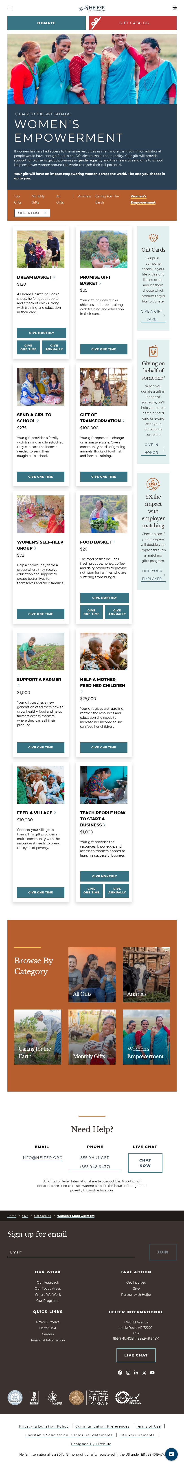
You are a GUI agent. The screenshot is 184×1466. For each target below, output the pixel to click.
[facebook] (120, 1372)
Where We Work (48, 1295)
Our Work (48, 1272)
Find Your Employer (152, 575)
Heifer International (136, 1312)
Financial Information (48, 1340)
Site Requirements (137, 1435)
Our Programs (47, 1301)
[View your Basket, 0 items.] (155, 8)
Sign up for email (37, 1234)
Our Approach (48, 1282)
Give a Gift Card (151, 315)
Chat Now (145, 1163)
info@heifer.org (42, 1158)
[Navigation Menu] (9, 8)
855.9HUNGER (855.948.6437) (95, 1162)
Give (25, 1216)
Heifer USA (47, 1328)
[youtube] (152, 1372)
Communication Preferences (102, 1426)
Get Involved (136, 1282)
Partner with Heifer (136, 1295)
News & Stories (47, 1322)
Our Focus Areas (48, 1289)
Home (11, 1216)
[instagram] (128, 1372)
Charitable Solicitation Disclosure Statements (69, 1435)
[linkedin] (136, 1372)
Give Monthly (41, 333)
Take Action (136, 1272)
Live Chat (136, 1355)
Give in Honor (151, 449)
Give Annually (54, 347)
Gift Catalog (134, 23)
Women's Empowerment (75, 1216)
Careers (48, 1334)
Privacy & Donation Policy (44, 1426)
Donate (46, 23)
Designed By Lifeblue (91, 1444)
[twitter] (144, 1372)
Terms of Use (148, 1426)
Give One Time (28, 347)
